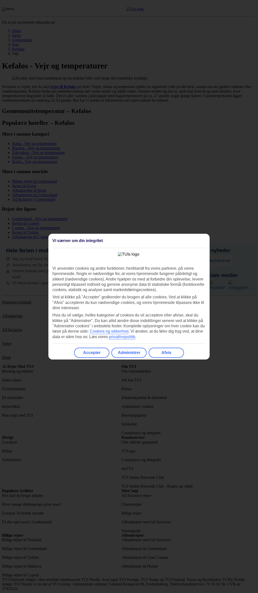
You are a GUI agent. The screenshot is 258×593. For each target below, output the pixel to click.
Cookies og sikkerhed (109, 331)
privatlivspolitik (122, 337)
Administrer (129, 352)
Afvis (166, 352)
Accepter (92, 352)
